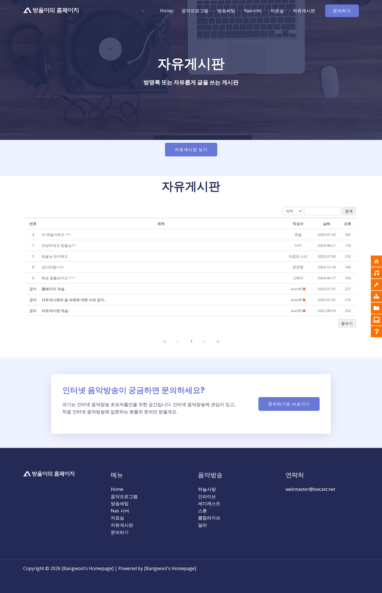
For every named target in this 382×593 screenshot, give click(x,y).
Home (166, 11)
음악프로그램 (194, 11)
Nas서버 (252, 11)
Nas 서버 (120, 511)
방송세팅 (226, 11)
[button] (342, 10)
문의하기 (120, 532)
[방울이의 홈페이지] (51, 10)
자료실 (277, 11)
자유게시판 (304, 11)
